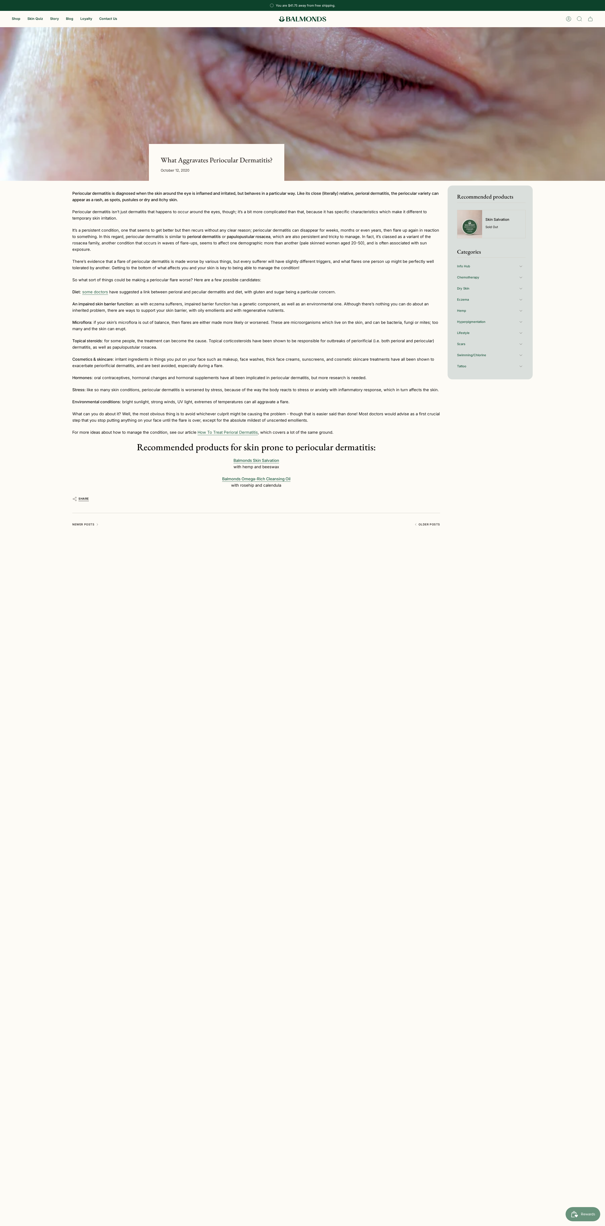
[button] (16, 19)
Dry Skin (463, 288)
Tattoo (461, 366)
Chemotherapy (468, 277)
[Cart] (590, 19)
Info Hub (463, 266)
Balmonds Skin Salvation (256, 460)
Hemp (461, 310)
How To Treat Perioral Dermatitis (228, 432)
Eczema (463, 299)
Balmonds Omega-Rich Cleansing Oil (256, 479)
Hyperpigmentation (471, 322)
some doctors (95, 292)
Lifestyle (463, 333)
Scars (461, 344)
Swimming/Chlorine (471, 355)
